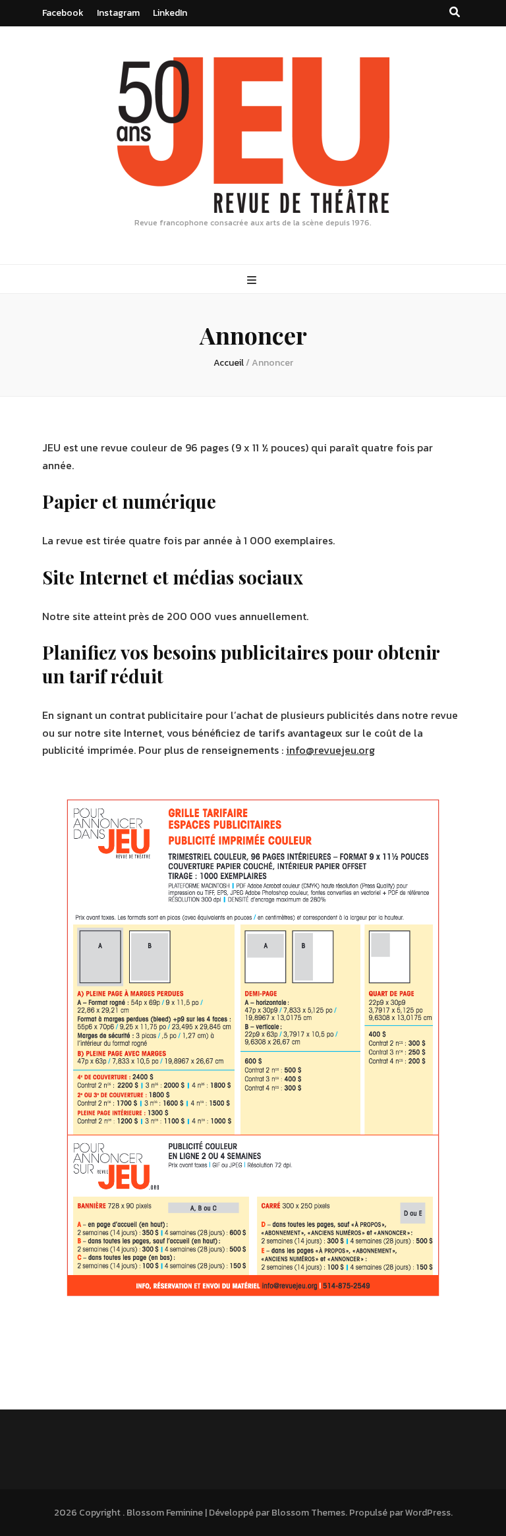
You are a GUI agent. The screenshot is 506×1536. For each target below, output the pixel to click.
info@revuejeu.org (330, 750)
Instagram (118, 13)
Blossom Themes (308, 1513)
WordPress (428, 1513)
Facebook (63, 13)
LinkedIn (170, 13)
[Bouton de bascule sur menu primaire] (253, 280)
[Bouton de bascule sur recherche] (454, 12)
